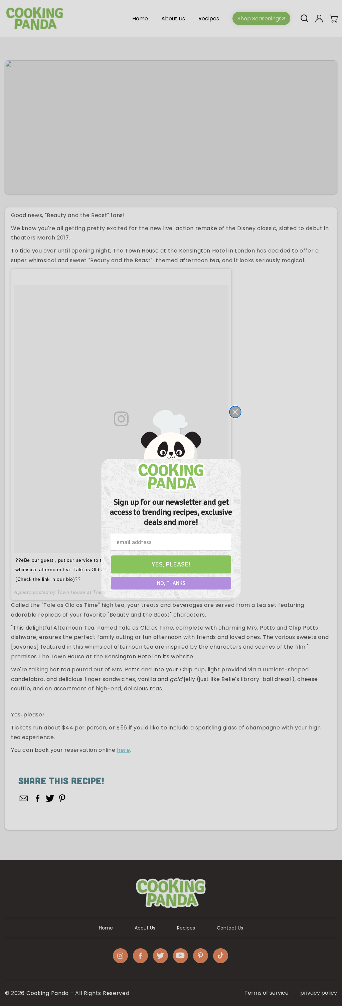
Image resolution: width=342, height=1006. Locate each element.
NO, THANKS (171, 583)
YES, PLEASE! (171, 564)
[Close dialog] (235, 412)
